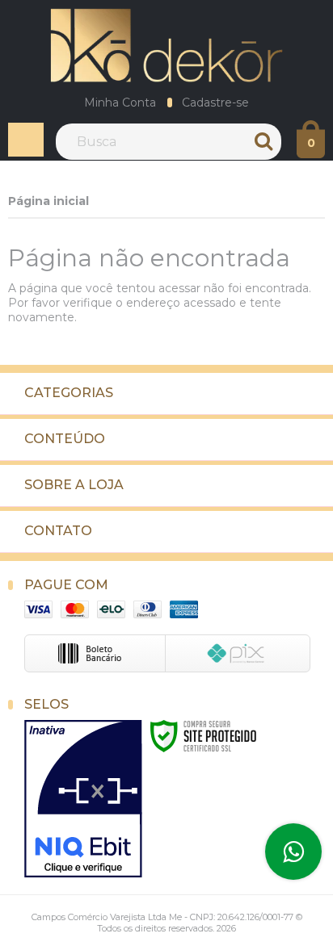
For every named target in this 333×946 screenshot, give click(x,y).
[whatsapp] (293, 851)
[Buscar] (265, 141)
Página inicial (48, 201)
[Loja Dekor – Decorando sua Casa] (166, 45)
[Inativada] (83, 799)
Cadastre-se (215, 102)
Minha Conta (120, 102)
